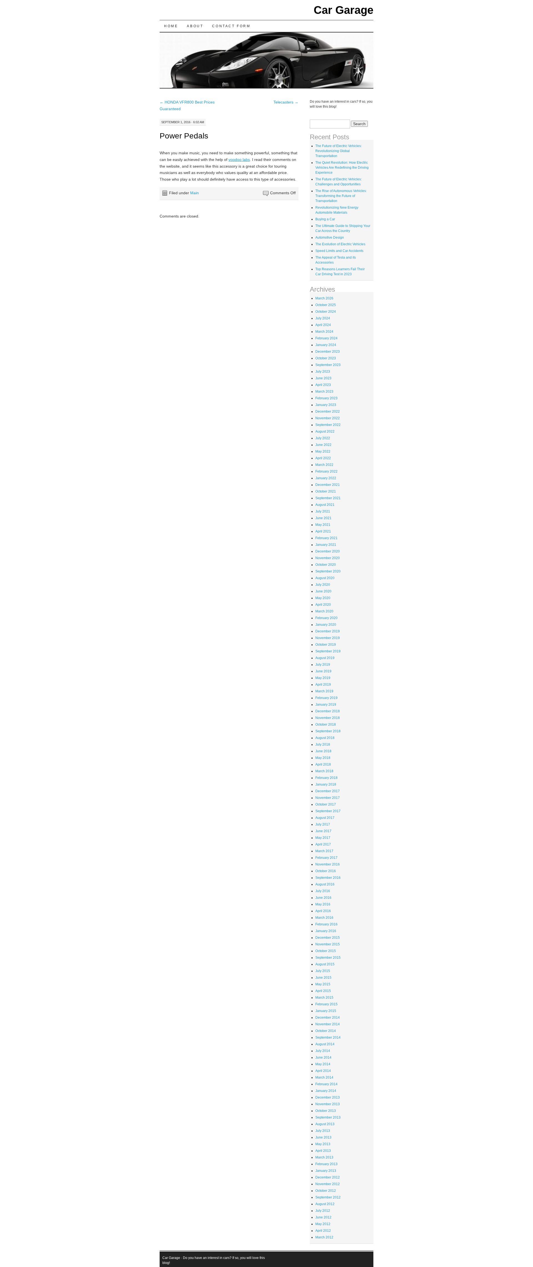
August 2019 (325, 658)
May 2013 (322, 1144)
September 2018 (328, 731)
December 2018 (327, 711)
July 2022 (322, 438)
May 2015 (322, 984)
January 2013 (325, 1171)
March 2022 (324, 465)
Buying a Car (325, 219)
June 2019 (323, 671)
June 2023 (323, 378)
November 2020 (327, 558)
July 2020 (322, 585)
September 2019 (328, 651)
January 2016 (325, 931)
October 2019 (325, 645)
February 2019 (326, 698)
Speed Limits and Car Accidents (339, 251)
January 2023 (325, 405)
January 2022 (325, 478)
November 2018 (327, 718)
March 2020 (324, 611)
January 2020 (325, 625)
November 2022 (327, 418)
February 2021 (326, 538)
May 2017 (322, 838)
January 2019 (325, 704)
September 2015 (328, 958)
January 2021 (325, 545)
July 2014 (322, 1051)
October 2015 (325, 951)
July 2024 (322, 318)
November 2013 (327, 1104)
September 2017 (328, 811)
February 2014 (326, 1084)
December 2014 (327, 1017)
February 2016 (326, 924)
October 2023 (325, 358)
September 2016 (328, 878)
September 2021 (328, 498)
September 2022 (328, 425)
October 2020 (325, 565)
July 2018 (322, 744)
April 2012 (323, 1231)
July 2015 (322, 971)
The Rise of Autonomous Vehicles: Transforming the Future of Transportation (341, 196)
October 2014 (325, 1031)
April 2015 (323, 991)
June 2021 (323, 518)
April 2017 (323, 844)
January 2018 (325, 784)
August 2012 (325, 1204)
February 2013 (326, 1164)
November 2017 (327, 798)
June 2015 (323, 978)
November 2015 (327, 944)
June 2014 (323, 1057)
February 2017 (326, 858)
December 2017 (327, 791)
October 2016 (325, 871)
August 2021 (325, 505)
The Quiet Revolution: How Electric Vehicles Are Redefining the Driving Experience (342, 168)
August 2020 (325, 578)
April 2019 (323, 684)
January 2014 (325, 1091)
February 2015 (326, 1004)
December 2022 (327, 411)
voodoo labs (239, 159)
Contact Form (231, 26)
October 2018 (325, 724)
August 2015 (325, 964)
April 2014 (323, 1071)
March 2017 (324, 851)
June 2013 (323, 1137)
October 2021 (325, 491)
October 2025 (325, 305)
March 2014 (324, 1077)
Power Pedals (184, 136)
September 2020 (328, 571)
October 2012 (325, 1191)
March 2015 (324, 998)
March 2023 (324, 391)
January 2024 (325, 345)
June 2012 (323, 1217)
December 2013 (327, 1097)
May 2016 (322, 904)
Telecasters (285, 102)
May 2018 (322, 758)
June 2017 (323, 831)
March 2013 (324, 1157)
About (195, 26)
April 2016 (323, 911)
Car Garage (343, 10)
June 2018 (323, 751)
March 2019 (324, 691)
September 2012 (328, 1197)
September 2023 (328, 365)
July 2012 (322, 1211)
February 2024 (326, 338)
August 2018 (325, 738)
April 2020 (323, 605)
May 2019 (322, 678)
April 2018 (323, 764)
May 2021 (322, 525)
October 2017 (325, 804)
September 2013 (328, 1117)
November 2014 (327, 1024)
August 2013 (325, 1124)
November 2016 (327, 864)
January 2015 (325, 1011)
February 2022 (326, 471)
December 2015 (327, 938)
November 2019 (327, 638)
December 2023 (327, 352)
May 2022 (322, 451)
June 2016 (323, 898)
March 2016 (324, 918)
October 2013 (325, 1111)
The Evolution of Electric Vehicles (340, 244)
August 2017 (325, 818)
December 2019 (327, 631)
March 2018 (324, 771)
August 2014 (325, 1044)
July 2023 (322, 371)
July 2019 (322, 665)
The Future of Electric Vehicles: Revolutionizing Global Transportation (338, 151)
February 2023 (326, 398)
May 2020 (322, 598)
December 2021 (327, 485)
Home (171, 26)
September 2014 (328, 1037)
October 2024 (325, 312)
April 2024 (323, 325)
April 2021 (323, 531)
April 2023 (323, 385)
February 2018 (326, 778)
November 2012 (327, 1184)
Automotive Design (329, 237)
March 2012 (324, 1237)
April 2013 (323, 1151)
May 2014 (322, 1064)
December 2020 (327, 551)
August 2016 (325, 884)
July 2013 (322, 1131)
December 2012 (327, 1177)
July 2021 (322, 511)
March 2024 (324, 332)
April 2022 (323, 458)
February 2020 (326, 618)
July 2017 (322, 824)
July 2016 (322, 891)
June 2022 (323, 445)
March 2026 (324, 298)
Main (194, 193)
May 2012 (322, 1224)
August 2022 (325, 431)
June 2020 (323, 591)
